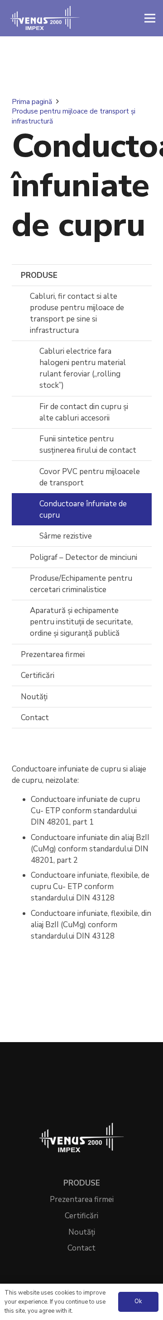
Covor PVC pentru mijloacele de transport (89, 477)
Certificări (37, 675)
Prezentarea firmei (53, 654)
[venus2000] (45, 18)
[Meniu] (149, 18)
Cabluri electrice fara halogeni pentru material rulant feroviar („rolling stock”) (82, 368)
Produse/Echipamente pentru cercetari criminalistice (81, 584)
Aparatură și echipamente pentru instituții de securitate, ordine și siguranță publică (81, 621)
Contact (35, 717)
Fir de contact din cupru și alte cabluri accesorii (83, 412)
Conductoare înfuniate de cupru (83, 509)
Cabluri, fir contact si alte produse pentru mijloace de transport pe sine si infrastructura (77, 313)
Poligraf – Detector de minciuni (83, 557)
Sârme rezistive (65, 536)
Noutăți (34, 697)
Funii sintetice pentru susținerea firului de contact (87, 444)
